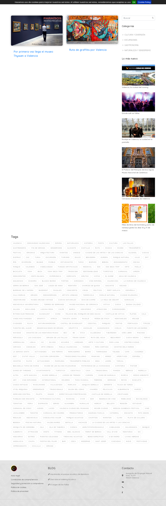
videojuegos (46, 267)
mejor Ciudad (101, 408)
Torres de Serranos (54, 304)
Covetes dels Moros (124, 347)
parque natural (121, 257)
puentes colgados (49, 437)
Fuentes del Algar (22, 328)
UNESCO (76, 253)
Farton (65, 281)
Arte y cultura (96, 342)
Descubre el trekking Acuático (63, 479)
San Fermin (57, 352)
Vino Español (95, 281)
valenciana (112, 281)
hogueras (18, 437)
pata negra (143, 413)
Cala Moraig (19, 295)
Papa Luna (114, 342)
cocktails (76, 370)
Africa (54, 319)
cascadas (116, 441)
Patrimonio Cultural (50, 399)
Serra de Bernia (21, 286)
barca (72, 309)
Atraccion (102, 309)
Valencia (17, 243)
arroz (108, 356)
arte (127, 267)
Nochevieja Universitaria (26, 304)
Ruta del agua (98, 338)
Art (15, 380)
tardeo (86, 347)
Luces (51, 408)
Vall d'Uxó (112, 432)
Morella (142, 370)
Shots (46, 432)
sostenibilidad (90, 271)
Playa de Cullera (136, 418)
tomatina (17, 403)
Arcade (135, 319)
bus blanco (142, 399)
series (56, 403)
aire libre (127, 333)
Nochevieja (32, 418)
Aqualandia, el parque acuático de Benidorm (69, 474)
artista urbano (70, 295)
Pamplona (59, 361)
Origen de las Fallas (57, 338)
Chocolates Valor (52, 418)
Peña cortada (102, 347)
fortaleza (133, 323)
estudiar (137, 403)
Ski (139, 432)
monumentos (19, 276)
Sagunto (109, 286)
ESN (99, 267)
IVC (42, 342)
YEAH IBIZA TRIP (55, 271)
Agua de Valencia (127, 276)
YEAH (29, 271)
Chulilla (36, 446)
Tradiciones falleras (75, 356)
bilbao (40, 262)
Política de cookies (18, 487)
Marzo (137, 389)
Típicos (146, 323)
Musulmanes (39, 385)
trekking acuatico (73, 437)
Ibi (74, 333)
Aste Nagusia (30, 375)
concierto (72, 290)
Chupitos (93, 418)
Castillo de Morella (102, 394)
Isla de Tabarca (57, 427)
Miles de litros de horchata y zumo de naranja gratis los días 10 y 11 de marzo (138, 228)
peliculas (107, 389)
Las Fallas (128, 243)
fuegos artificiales (68, 267)
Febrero (98, 380)
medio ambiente (141, 375)
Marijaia (72, 385)
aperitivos (122, 356)
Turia (37, 257)
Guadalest (44, 314)
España (58, 243)
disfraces (43, 403)
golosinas (18, 281)
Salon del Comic (76, 389)
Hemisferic (86, 309)
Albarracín (123, 389)
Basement (43, 290)
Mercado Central (22, 394)
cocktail (92, 323)
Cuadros (139, 352)
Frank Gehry (79, 338)
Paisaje (85, 319)
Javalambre (19, 413)
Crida (85, 290)
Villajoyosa (56, 385)
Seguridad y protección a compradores (27, 483)
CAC (28, 257)
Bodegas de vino (107, 399)
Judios (40, 408)
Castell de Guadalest (72, 323)
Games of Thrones (22, 370)
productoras (76, 413)
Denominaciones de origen (50, 328)
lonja (33, 342)
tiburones (111, 333)
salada (16, 309)
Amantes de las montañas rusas (42, 333)
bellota (111, 403)
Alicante (71, 248)
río (14, 262)
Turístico (108, 271)
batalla (69, 422)
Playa (30, 323)
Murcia (124, 375)
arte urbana (47, 347)
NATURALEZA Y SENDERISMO (138, 50)
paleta (39, 394)
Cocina (136, 262)
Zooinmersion (50, 295)
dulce (78, 257)
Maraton (107, 418)
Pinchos (141, 333)
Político (98, 290)
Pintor (133, 366)
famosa (116, 370)
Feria (30, 403)
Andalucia (18, 441)
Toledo (116, 352)
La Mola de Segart (110, 300)
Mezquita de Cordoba (24, 427)
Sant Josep (100, 441)
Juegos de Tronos (71, 375)
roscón (123, 403)
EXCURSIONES (131, 40)
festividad (142, 441)
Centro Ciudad (132, 342)
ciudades (17, 323)
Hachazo (82, 422)
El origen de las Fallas (59, 484)
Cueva (118, 304)
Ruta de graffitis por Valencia (88, 49)
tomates (34, 413)
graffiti (41, 319)
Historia (88, 243)
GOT (15, 356)
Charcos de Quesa (91, 286)
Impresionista (20, 446)
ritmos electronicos (23, 314)
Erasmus (31, 253)
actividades (41, 352)
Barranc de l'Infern (23, 290)
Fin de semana (38, 248)
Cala (144, 314)
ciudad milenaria (129, 295)
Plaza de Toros (125, 385)
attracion (33, 432)
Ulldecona (95, 333)
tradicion (73, 271)
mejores (66, 380)
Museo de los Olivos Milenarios (60, 366)
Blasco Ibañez (49, 281)
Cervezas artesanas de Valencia (136, 198)
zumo (57, 314)
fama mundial (82, 380)
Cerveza (17, 347)
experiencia (55, 276)
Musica (108, 248)
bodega (16, 422)
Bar (64, 441)
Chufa (32, 441)
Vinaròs (94, 389)
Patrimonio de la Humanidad (95, 366)
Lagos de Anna (55, 286)
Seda (97, 361)
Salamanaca (131, 427)
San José (38, 286)
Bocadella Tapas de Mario (26, 366)
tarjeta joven (70, 319)
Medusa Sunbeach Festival (126, 408)
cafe (127, 352)
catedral (114, 413)
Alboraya (18, 432)
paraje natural (107, 295)
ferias (147, 338)
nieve (128, 441)
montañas (128, 432)
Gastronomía (19, 248)
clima (119, 418)
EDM (92, 399)
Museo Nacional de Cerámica (84, 304)
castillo (85, 248)
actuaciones (43, 361)
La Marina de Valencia (135, 281)
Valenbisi (30, 267)
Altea (16, 375)
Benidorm (90, 257)
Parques (106, 323)
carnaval (123, 271)
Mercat (98, 403)
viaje (137, 257)
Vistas (97, 276)
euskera (33, 281)
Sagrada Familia (96, 413)
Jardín (136, 271)
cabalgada (114, 427)
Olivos (52, 342)
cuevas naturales (67, 300)
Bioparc (93, 262)
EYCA (82, 333)
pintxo (119, 323)
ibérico (129, 370)
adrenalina (19, 342)
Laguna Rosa (47, 309)
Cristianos (123, 394)
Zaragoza (79, 281)
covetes (17, 361)
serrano (112, 380)
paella (138, 267)
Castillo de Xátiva (115, 314)
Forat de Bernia (93, 432)
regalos (17, 418)
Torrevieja (88, 295)
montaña (72, 286)
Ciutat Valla (28, 356)
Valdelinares (53, 422)
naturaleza (73, 243)
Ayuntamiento (43, 370)
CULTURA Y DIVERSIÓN (135, 34)
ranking (96, 356)
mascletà (136, 380)
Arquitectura (47, 253)
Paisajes (57, 290)
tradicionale (56, 389)
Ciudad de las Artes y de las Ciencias (104, 253)
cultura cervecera (49, 356)
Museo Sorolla (49, 375)
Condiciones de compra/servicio (24, 479)
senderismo (56, 248)
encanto (128, 413)
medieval (87, 267)
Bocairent (116, 338)
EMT (147, 257)
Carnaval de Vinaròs (53, 413)
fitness (58, 432)
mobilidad (126, 399)
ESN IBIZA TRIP (112, 267)
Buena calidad (133, 304)
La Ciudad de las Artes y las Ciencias (111, 422)
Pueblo (52, 262)
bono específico (96, 437)
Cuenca (73, 427)
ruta (97, 248)
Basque (146, 427)
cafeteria (120, 366)
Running (70, 399)
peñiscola (18, 338)
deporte (108, 385)
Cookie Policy (144, 2)
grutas (85, 276)
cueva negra (132, 338)
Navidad (17, 333)
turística (60, 370)
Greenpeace (38, 389)
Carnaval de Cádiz (22, 408)
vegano (123, 286)
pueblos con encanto (23, 399)
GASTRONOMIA (132, 45)
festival (17, 253)
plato (29, 361)
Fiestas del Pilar (48, 441)
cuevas (145, 253)
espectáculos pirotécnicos (73, 394)
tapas (81, 262)
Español (136, 356)
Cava (88, 370)
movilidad (30, 309)
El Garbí (109, 276)
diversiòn (26, 262)
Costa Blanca (37, 276)
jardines (78, 342)
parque (16, 267)
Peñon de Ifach (102, 319)
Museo (120, 248)
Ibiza (39, 271)
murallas (84, 403)
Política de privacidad (19, 491)
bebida (105, 262)
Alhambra (69, 403)
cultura (113, 243)
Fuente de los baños (137, 328)
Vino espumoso (29, 380)
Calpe (61, 309)
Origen (34, 295)
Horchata (71, 276)
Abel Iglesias (73, 432)
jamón (108, 361)
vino (147, 408)
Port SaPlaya (113, 290)
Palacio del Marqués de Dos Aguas (83, 314)
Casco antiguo (20, 385)
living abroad (132, 437)
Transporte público (80, 361)
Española (130, 290)
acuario (65, 342)
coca (73, 441)
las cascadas (34, 338)
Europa (104, 257)
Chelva (118, 328)
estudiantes (67, 262)
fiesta (101, 243)
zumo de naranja (107, 375)
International (49, 380)
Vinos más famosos (22, 319)
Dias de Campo (88, 300)
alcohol (133, 253)
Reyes (124, 380)
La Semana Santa (21, 352)
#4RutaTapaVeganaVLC (93, 427)
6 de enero (114, 437)
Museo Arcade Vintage (42, 300)
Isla (42, 427)
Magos (51, 394)
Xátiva (106, 304)
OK (134, 2)
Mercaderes (74, 352)
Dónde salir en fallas (130, 113)
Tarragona (101, 352)
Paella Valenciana (68, 347)
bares (88, 352)
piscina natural (34, 422)
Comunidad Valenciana (38, 243)
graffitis (73, 328)
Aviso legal (15, 476)
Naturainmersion (47, 323)
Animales (87, 328)
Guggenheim (103, 328)
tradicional (102, 370)
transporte (135, 248)
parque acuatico (75, 418)
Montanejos (121, 319)
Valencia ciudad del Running (74, 408)
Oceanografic (121, 262)
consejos (31, 347)
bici (65, 333)
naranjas (129, 300)
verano (49, 446)
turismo (65, 257)
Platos (133, 314)
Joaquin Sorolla (90, 385)
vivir (82, 399)
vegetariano (19, 300)
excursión (51, 257)
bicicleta (17, 271)
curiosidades (118, 309)
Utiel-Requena (20, 389)
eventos (64, 253)
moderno (85, 441)
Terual (120, 361)
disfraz (17, 257)
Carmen (89, 375)
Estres (31, 437)
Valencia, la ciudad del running (135, 87)
